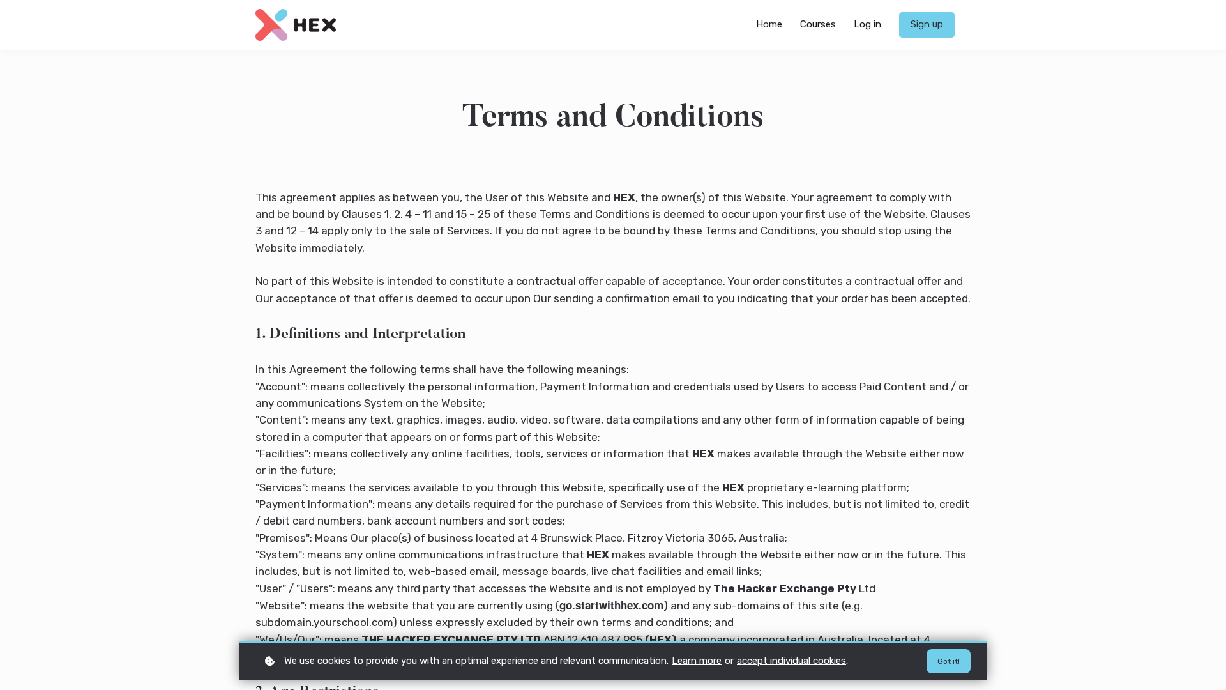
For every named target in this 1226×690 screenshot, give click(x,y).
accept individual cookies (791, 660)
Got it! (948, 661)
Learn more (697, 660)
